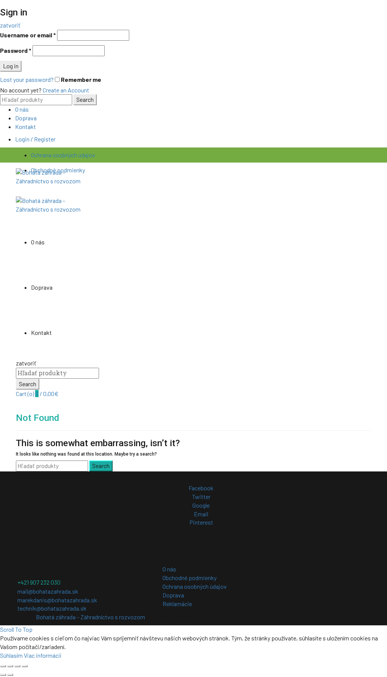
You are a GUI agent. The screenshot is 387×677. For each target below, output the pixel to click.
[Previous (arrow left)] (3, 675)
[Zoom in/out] (25, 666)
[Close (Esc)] (3, 666)
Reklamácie (177, 603)
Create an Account (66, 90)
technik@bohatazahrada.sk (52, 608)
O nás (22, 109)
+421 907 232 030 (38, 582)
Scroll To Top (16, 629)
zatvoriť (10, 25)
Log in (11, 65)
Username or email (28, 34)
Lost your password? (27, 79)
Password (15, 50)
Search (85, 99)
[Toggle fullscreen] (17, 666)
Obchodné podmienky (190, 577)
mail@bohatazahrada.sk (47, 591)
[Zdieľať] (10, 666)
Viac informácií (42, 655)
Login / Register (35, 139)
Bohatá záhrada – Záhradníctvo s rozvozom (90, 616)
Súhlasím (11, 655)
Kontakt (25, 126)
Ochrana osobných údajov (63, 154)
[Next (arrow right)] (10, 675)
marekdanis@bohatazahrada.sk (57, 599)
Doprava (26, 117)
